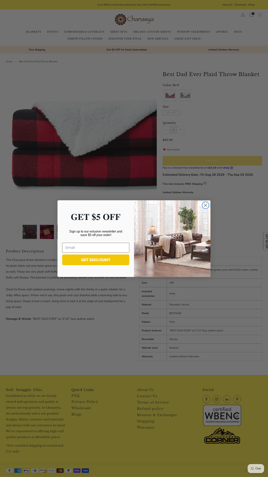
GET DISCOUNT (95, 260)
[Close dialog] (205, 205)
